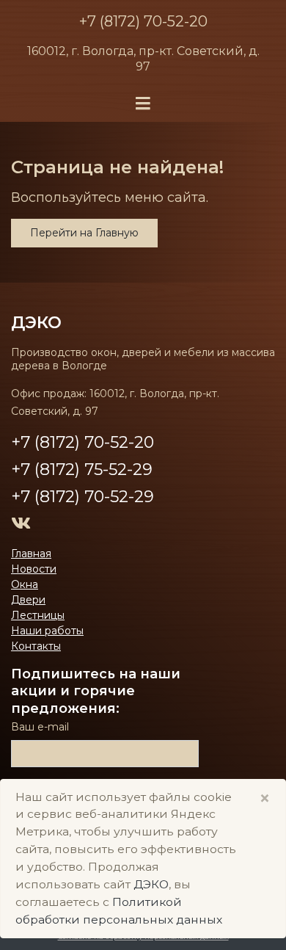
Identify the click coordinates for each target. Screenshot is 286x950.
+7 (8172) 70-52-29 (82, 497)
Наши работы (47, 630)
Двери (28, 599)
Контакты (36, 646)
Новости (33, 569)
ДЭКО (151, 884)
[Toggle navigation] (143, 104)
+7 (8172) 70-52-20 (143, 21)
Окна (24, 584)
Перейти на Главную (84, 232)
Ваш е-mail (40, 726)
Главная (31, 553)
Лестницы (38, 615)
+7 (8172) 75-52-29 (82, 469)
